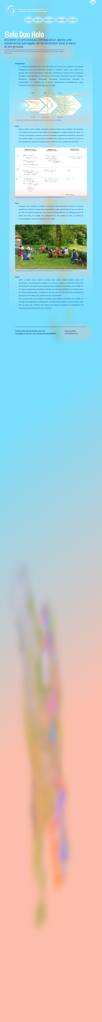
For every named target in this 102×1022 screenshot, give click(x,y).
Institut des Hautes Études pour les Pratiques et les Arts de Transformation (32, 10)
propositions (49, 20)
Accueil (28, 20)
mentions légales (70, 331)
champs (38, 20)
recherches (61, 20)
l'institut (72, 20)
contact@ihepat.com (71, 333)
